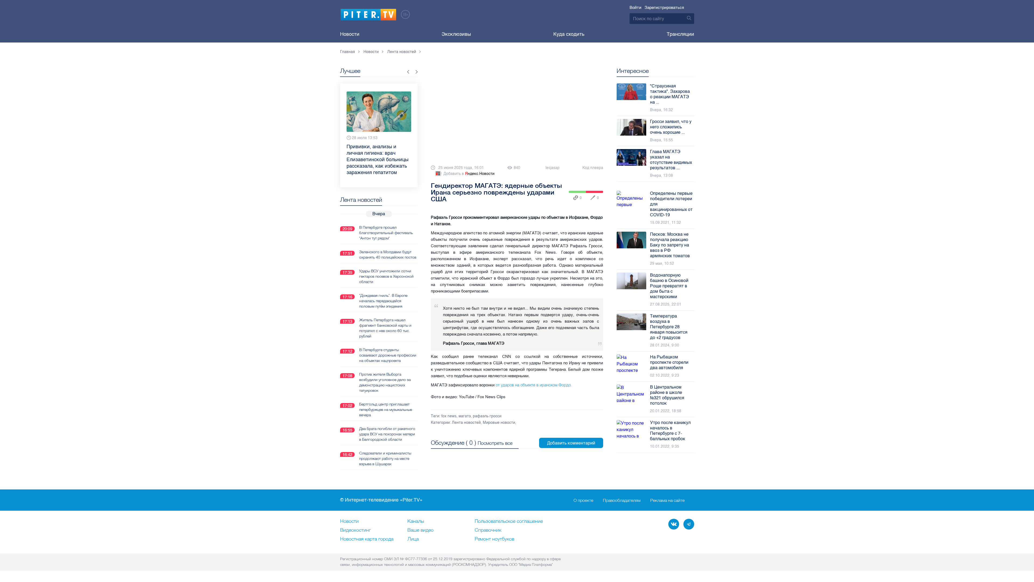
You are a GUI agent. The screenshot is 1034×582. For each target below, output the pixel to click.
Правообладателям (622, 500)
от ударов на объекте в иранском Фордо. (534, 384)
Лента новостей (466, 422)
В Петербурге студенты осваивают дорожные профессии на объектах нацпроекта (387, 355)
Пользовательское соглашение (509, 521)
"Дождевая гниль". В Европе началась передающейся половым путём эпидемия (383, 301)
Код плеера (592, 167)
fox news (448, 416)
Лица (413, 539)
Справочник (488, 530)
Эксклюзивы (456, 34)
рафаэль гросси (487, 416)
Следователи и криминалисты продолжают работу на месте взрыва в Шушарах (385, 458)
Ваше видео (420, 530)
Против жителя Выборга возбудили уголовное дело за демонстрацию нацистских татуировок (385, 382)
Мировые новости (499, 422)
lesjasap (553, 167)
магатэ (465, 416)
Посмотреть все (495, 443)
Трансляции (680, 34)
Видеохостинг (355, 530)
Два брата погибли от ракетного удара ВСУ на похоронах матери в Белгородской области (387, 434)
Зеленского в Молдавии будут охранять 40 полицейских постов (387, 254)
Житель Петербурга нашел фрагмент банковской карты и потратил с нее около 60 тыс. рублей (385, 328)
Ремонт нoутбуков (494, 539)
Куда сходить (568, 34)
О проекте (583, 500)
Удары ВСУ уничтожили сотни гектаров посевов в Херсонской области (386, 276)
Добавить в (468, 173)
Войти (635, 7)
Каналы (415, 521)
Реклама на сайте (667, 500)
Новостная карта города (366, 539)
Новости (349, 34)
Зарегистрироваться (664, 7)
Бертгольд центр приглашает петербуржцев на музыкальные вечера (385, 409)
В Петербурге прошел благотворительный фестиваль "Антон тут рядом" (386, 233)
